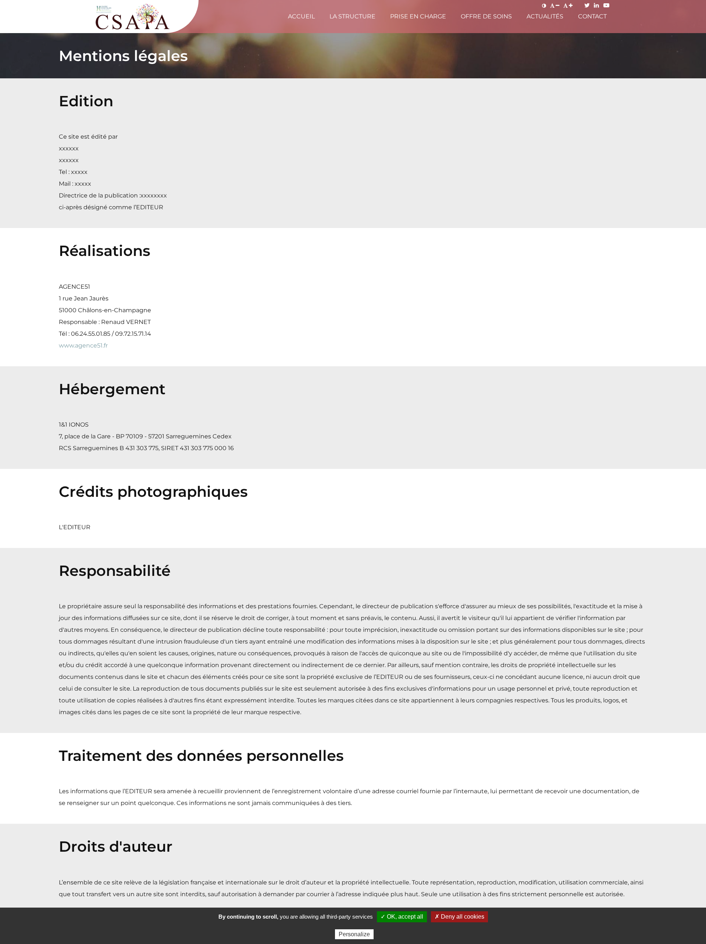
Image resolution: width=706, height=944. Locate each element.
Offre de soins (486, 16)
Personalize (354, 934)
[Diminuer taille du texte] (555, 5)
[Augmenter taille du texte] (568, 5)
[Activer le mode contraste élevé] (544, 5)
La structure (352, 16)
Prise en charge (418, 16)
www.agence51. (81, 345)
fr (106, 345)
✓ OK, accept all (402, 916)
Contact (592, 16)
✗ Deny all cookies (459, 916)
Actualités (545, 16)
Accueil (301, 16)
